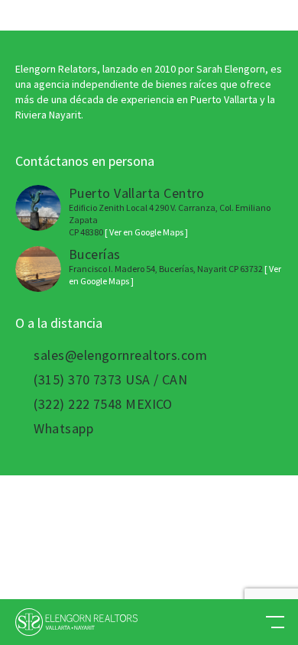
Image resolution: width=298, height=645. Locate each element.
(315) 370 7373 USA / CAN (110, 379)
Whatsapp (63, 428)
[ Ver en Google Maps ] (146, 232)
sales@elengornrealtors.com (120, 355)
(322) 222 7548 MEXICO (103, 404)
